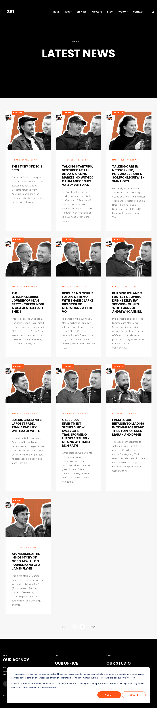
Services (81, 12)
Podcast (123, 12)
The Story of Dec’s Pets (27, 168)
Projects (97, 12)
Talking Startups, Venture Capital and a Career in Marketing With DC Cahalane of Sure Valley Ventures (78, 175)
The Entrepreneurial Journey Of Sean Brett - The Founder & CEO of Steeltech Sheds (28, 302)
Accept (109, 694)
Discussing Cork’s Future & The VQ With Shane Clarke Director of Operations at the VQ (77, 302)
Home (56, 12)
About (68, 12)
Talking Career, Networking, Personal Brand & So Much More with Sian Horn (128, 173)
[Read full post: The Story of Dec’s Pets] (28, 131)
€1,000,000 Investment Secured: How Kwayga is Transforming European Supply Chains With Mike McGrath (76, 433)
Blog (110, 12)
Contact (138, 12)
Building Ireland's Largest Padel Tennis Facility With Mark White (27, 425)
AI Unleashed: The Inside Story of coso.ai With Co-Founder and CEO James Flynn (26, 561)
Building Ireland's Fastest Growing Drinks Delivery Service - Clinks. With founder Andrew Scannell (127, 302)
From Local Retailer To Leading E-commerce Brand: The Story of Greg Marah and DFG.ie (128, 427)
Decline (133, 694)
